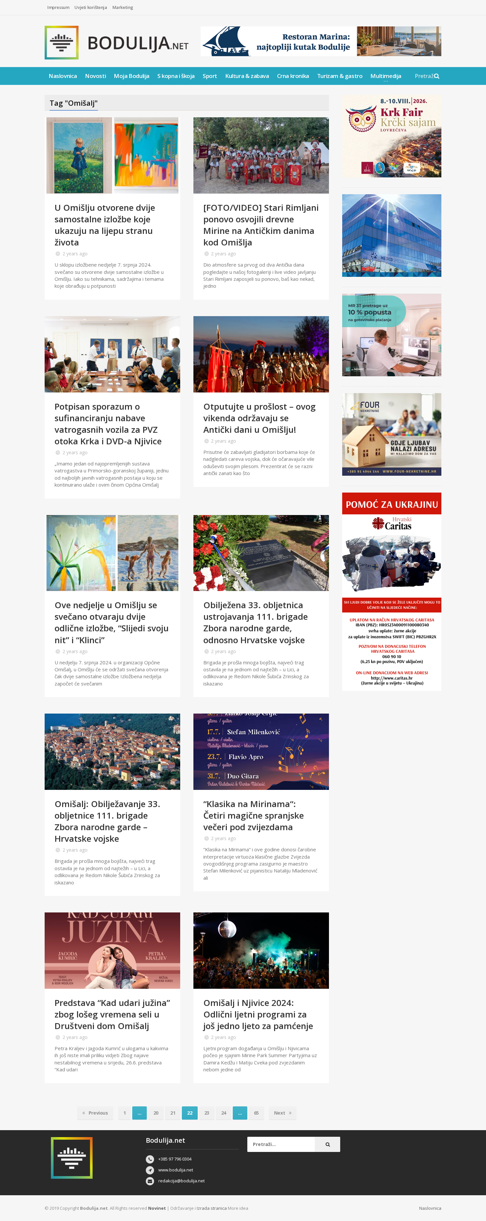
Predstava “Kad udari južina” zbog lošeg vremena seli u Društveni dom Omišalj (112, 1014)
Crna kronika (293, 76)
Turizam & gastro (340, 76)
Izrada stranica (212, 1208)
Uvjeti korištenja (90, 7)
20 (155, 1113)
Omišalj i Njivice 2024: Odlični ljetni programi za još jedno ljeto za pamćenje (258, 1014)
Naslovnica (63, 76)
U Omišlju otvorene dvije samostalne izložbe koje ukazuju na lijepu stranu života (105, 225)
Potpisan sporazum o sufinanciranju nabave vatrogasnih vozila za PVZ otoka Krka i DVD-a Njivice (108, 423)
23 (206, 1113)
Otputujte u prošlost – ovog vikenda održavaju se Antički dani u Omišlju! (259, 417)
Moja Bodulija (131, 76)
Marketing (122, 7)
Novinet (157, 1208)
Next (280, 1113)
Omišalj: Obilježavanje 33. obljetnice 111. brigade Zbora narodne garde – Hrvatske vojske (107, 821)
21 (172, 1113)
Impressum (58, 7)
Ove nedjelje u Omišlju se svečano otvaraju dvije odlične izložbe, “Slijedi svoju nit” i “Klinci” (112, 622)
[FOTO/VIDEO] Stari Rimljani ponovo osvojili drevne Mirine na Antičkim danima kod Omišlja (261, 225)
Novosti (95, 76)
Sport (210, 76)
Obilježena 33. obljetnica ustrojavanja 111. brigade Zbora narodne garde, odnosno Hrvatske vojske (255, 622)
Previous (97, 1113)
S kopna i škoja (176, 76)
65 (256, 1113)
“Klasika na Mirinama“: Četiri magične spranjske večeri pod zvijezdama (253, 815)
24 (223, 1113)
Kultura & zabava (247, 76)
